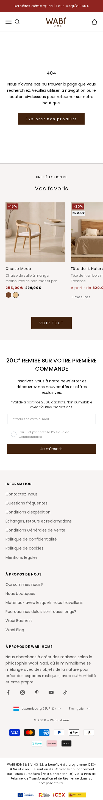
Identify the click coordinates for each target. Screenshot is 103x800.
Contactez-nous (21, 494)
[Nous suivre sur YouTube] (51, 692)
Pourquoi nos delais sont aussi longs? (40, 611)
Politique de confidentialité (31, 539)
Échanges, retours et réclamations (38, 521)
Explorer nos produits (51, 119)
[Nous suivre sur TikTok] (65, 692)
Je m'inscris (51, 448)
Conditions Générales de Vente (35, 530)
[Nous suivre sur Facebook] (8, 692)
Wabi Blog (14, 630)
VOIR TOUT (51, 323)
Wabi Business (18, 620)
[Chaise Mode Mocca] (8, 295)
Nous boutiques (20, 593)
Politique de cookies (24, 548)
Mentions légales (21, 557)
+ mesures (80, 297)
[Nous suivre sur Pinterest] (37, 692)
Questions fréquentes (26, 503)
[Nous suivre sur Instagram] (22, 692)
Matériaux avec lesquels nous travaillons (44, 602)
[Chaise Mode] (16, 295)
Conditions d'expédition (28, 512)
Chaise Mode (18, 268)
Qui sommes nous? (24, 584)
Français (76, 708)
